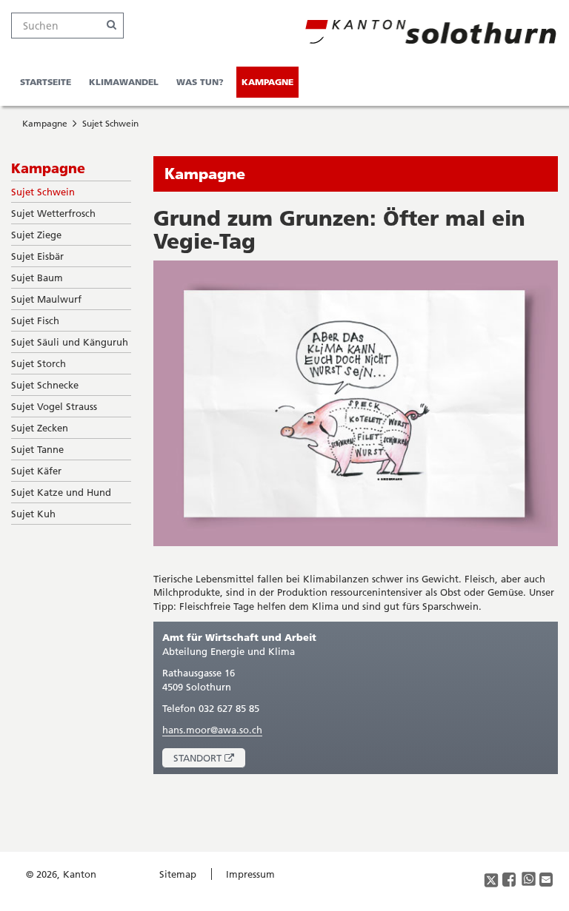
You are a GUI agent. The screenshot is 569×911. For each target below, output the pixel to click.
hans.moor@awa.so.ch (212, 730)
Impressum (250, 874)
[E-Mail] (546, 880)
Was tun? (200, 81)
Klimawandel (124, 81)
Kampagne (267, 81)
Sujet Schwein (110, 123)
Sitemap (177, 874)
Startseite (45, 81)
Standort (209, 759)
